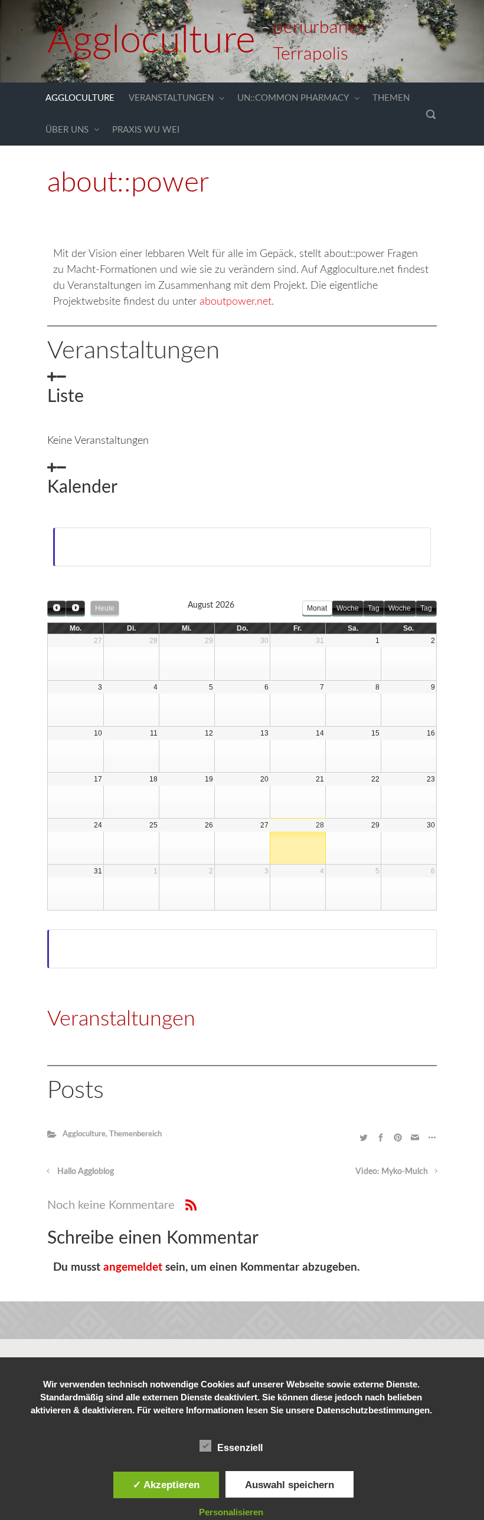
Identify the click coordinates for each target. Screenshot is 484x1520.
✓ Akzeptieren (166, 1484)
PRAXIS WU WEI (145, 130)
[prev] (56, 608)
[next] (75, 608)
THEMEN (391, 98)
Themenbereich (135, 1133)
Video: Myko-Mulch (391, 1171)
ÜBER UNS (67, 130)
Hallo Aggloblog (85, 1171)
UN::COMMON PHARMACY (293, 98)
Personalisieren (231, 1512)
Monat (317, 608)
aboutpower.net (236, 301)
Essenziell (240, 1448)
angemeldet (132, 1267)
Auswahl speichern (289, 1484)
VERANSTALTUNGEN (171, 98)
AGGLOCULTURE (80, 98)
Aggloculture (151, 41)
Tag (374, 608)
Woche (347, 608)
